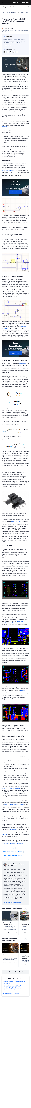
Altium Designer (14, 829)
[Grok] (16, 52)
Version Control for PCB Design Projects (13, 851)
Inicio (3, 12)
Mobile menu (3, 2)
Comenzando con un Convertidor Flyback (14, 981)
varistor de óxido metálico (8, 170)
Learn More (15, 192)
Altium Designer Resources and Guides (12, 859)
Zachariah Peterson (8, 28)
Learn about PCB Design (9, 848)
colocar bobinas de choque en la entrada (14, 804)
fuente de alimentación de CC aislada (11, 788)
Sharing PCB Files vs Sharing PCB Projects (13, 855)
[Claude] (10, 52)
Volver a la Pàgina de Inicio (16, 971)
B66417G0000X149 (16, 521)
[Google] (13, 52)
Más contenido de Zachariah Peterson (12, 902)
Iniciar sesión (25, 2)
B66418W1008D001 (18, 523)
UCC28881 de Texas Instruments (10, 126)
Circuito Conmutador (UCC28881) (12, 985)
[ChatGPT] (4, 52)
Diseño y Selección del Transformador (13, 990)
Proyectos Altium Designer (10, 7)
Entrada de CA (7, 983)
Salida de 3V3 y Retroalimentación (12, 988)
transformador (22, 363)
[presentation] (28, 909)
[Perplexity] (7, 52)
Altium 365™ (4, 834)
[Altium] (15, 2)
